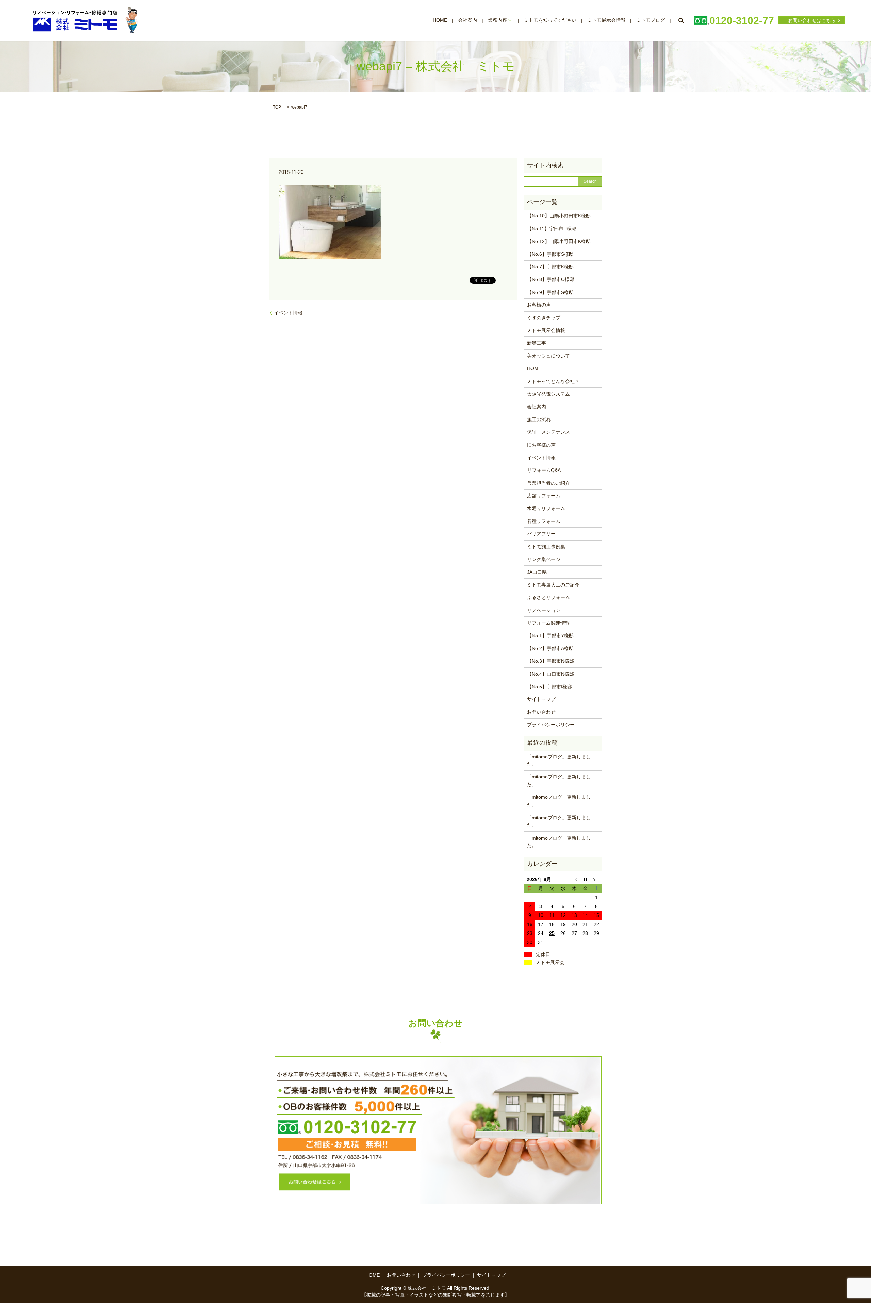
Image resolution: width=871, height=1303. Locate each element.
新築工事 (536, 343)
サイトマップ (541, 699)
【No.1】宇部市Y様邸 (550, 635)
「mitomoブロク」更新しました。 (559, 821)
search (681, 20)
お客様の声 (539, 305)
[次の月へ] (596, 879)
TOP (277, 107)
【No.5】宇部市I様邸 (549, 686)
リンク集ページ (543, 559)
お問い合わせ (541, 712)
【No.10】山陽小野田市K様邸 (559, 215)
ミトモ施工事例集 (546, 546)
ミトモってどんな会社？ (553, 381)
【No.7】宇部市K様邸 (550, 266)
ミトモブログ (650, 20)
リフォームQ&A (544, 470)
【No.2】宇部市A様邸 (550, 648)
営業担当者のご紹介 (548, 483)
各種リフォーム (543, 521)
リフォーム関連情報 (548, 623)
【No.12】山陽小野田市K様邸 (559, 241)
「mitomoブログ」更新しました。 (559, 760)
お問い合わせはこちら (812, 20)
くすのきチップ (543, 317)
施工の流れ (539, 419)
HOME (440, 20)
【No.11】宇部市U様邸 (551, 228)
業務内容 (497, 20)
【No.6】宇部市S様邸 (550, 254)
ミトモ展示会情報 (606, 20)
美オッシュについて (548, 356)
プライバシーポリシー (551, 724)
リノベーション (543, 610)
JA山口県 (537, 572)
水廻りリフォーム (546, 508)
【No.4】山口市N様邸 (550, 674)
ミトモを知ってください (550, 20)
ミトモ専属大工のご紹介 (553, 585)
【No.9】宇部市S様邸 (550, 292)
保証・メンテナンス (548, 432)
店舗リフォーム (543, 495)
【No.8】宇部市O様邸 (550, 279)
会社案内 (467, 20)
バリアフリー (541, 534)
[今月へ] (585, 879)
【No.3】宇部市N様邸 (550, 661)
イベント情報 (288, 312)
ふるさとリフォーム (548, 597)
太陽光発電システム (548, 394)
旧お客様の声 (541, 445)
